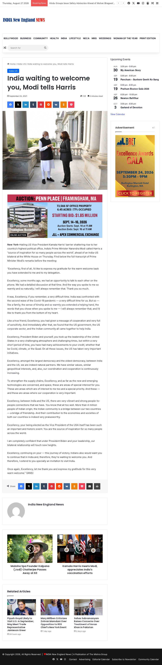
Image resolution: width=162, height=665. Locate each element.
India (64, 38)
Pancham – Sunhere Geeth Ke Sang (140, 79)
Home (12, 64)
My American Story (131, 70)
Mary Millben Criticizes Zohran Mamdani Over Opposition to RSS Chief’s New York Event (54, 623)
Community (40, 38)
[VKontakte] (56, 104)
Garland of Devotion (131, 107)
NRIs (94, 38)
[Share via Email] (89, 486)
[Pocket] (71, 104)
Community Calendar (148, 659)
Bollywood (11, 38)
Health (54, 38)
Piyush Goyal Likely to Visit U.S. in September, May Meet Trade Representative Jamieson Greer (20, 624)
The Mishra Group (98, 654)
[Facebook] (10, 104)
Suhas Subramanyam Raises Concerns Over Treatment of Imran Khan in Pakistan (86, 623)
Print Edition (148, 38)
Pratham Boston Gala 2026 (135, 88)
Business (25, 38)
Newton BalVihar (129, 98)
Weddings (105, 38)
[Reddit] (48, 104)
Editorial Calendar (101, 659)
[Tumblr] (33, 104)
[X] (18, 104)
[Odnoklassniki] (63, 104)
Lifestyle (75, 38)
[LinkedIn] (25, 104)
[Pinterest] (41, 104)
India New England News (46, 504)
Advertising (84, 659)
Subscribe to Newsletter (124, 659)
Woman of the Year (125, 38)
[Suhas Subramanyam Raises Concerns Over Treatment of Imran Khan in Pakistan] (88, 607)
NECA (86, 38)
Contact (73, 659)
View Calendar (117, 114)
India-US (21, 64)
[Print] (97, 486)
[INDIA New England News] (23, 20)
